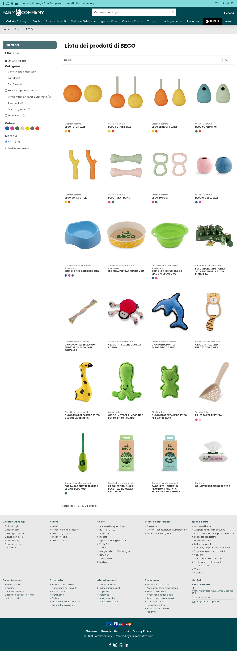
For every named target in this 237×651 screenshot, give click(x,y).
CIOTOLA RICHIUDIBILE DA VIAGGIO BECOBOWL (167, 272)
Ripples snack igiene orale (113, 540)
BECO (14, 141)
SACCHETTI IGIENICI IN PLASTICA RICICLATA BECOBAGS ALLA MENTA (166, 488)
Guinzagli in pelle (14, 537)
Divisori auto (58, 598)
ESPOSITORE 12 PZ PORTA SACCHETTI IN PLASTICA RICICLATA (210, 271)
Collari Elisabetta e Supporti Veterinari (214, 533)
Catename (10, 547)
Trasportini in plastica (63, 605)
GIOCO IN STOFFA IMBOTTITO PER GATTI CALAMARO (125, 416)
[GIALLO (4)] (27, 128)
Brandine (9, 588)
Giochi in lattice (60, 537)
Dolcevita (104, 595)
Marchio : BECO (17, 61)
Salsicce (104, 533)
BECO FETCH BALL (75, 126)
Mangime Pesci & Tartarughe (114, 551)
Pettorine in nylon (13, 540)
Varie (197, 569)
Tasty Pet (104, 544)
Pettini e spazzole (203, 544)
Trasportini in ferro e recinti (66, 601)
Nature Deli (105, 555)
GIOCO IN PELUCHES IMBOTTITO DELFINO (164, 346)
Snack (102, 547)
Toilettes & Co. (17, 115)
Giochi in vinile (59, 540)
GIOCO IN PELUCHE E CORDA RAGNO (124, 346)
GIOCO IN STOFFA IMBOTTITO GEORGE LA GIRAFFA (82, 416)
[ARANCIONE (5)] (37, 128)
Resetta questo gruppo (18, 148)
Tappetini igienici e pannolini (209, 551)
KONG (55, 526)
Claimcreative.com (141, 636)
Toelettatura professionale (208, 562)
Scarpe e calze (107, 598)
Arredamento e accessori (160, 598)
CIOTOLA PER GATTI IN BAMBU (126, 271)
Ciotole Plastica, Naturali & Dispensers (29, 96)
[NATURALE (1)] (22, 128)
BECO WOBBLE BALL (206, 197)
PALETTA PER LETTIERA (208, 415)
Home (25, 3)
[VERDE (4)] (17, 128)
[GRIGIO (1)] (32, 128)
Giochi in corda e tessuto (22, 71)
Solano (198, 573)
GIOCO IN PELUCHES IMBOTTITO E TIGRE (207, 346)
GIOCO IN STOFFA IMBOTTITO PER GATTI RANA (169, 416)
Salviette (14, 78)
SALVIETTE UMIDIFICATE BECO (212, 486)
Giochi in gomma (19, 109)
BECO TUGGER (160, 197)
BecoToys (15, 84)
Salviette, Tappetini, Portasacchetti (212, 547)
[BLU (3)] (7, 128)
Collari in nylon (12, 526)
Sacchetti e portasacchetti (24, 90)
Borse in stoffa (12, 584)
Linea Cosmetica (203, 540)
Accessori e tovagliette (159, 533)
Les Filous (104, 562)
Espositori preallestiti (205, 537)
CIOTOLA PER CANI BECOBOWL (83, 271)
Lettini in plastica (13, 598)
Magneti (151, 612)
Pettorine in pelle (13, 544)
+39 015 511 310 (203, 597)
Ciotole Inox (153, 526)
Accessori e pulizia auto (64, 588)
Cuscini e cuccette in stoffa (19, 595)
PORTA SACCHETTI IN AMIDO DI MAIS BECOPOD (82, 487)
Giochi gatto (16, 103)
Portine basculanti (156, 605)
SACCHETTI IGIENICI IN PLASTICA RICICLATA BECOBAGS (121, 488)
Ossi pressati (106, 558)
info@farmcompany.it (207, 601)
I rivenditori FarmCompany (79, 3)
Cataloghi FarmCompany (46, 3)
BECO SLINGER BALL (119, 126)
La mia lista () (226, 3)
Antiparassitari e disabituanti (209, 530)
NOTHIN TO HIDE (107, 530)
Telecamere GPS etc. (157, 591)
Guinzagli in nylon (14, 533)
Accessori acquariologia (112, 526)
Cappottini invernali (109, 588)
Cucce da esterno (14, 591)
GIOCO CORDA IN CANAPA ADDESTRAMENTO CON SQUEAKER (80, 347)
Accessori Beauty (203, 526)
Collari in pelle (12, 530)
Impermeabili (106, 591)
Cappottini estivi (108, 584)
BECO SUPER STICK (206, 126)
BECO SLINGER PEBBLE (164, 126)
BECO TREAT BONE (119, 197)
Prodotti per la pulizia (63, 584)
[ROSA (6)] (12, 128)
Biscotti (103, 537)
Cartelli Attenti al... (156, 601)
